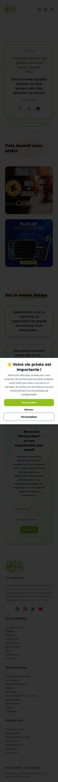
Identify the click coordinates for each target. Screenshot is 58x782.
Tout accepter (29, 402)
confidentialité (29, 394)
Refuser (29, 409)
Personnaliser (29, 416)
